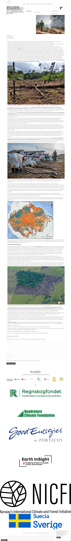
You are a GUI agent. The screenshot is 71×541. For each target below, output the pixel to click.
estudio (19, 52)
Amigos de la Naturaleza (31, 140)
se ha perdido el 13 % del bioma (23, 53)
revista (19, 107)
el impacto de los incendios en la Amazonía (55, 187)
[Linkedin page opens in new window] (62, 7)
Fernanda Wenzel (10, 38)
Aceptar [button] (58, 537)
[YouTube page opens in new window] (60, 8)
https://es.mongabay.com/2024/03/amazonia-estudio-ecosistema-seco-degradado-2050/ (29, 333)
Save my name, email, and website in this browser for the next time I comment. (23, 360)
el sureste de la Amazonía (56, 194)
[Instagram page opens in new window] (60, 7)
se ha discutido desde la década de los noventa (23, 50)
